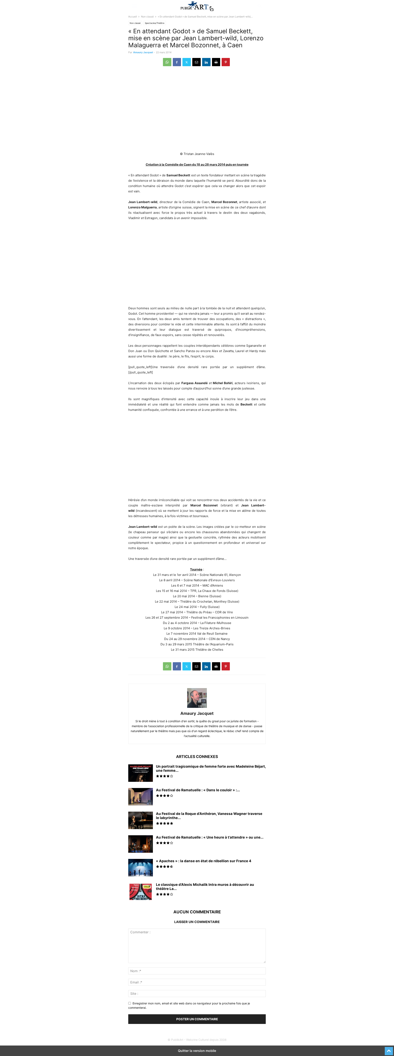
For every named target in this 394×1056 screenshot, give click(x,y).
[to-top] (389, 1049)
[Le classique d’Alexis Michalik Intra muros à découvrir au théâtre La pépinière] (140, 892)
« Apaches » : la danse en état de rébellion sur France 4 (203, 861)
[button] (134, 6)
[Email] (196, 62)
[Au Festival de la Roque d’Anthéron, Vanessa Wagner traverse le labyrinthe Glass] (140, 821)
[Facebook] (177, 62)
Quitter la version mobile (197, 1051)
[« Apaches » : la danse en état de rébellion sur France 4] (140, 868)
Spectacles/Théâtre (154, 23)
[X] (186, 62)
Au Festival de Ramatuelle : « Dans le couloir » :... (198, 790)
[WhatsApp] (167, 62)
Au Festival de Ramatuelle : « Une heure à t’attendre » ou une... (209, 837)
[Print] (216, 62)
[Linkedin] (206, 62)
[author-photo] (197, 707)
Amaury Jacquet (143, 52)
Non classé (147, 16)
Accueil (132, 16)
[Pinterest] (226, 62)
